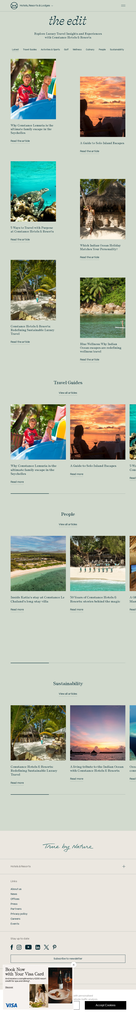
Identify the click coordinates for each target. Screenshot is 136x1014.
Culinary (90, 49)
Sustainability (117, 49)
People (102, 49)
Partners (16, 909)
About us (16, 889)
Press (14, 904)
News (14, 894)
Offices (15, 899)
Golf (66, 49)
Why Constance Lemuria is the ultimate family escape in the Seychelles (32, 129)
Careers (15, 919)
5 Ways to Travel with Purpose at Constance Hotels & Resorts (32, 229)
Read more (17, 482)
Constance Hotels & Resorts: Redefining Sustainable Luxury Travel (32, 329)
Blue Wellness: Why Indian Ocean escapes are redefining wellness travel (100, 347)
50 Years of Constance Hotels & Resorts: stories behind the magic (95, 599)
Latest (15, 49)
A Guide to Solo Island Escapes (102, 143)
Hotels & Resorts (21, 866)
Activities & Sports (50, 49)
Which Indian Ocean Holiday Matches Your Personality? (100, 247)
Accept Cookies (105, 1005)
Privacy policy (19, 914)
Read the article (20, 141)
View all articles (68, 393)
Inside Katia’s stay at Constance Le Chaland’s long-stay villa (37, 599)
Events (15, 924)
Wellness (77, 49)
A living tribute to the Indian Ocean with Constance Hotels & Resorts (97, 768)
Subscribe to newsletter (68, 959)
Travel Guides (30, 49)
